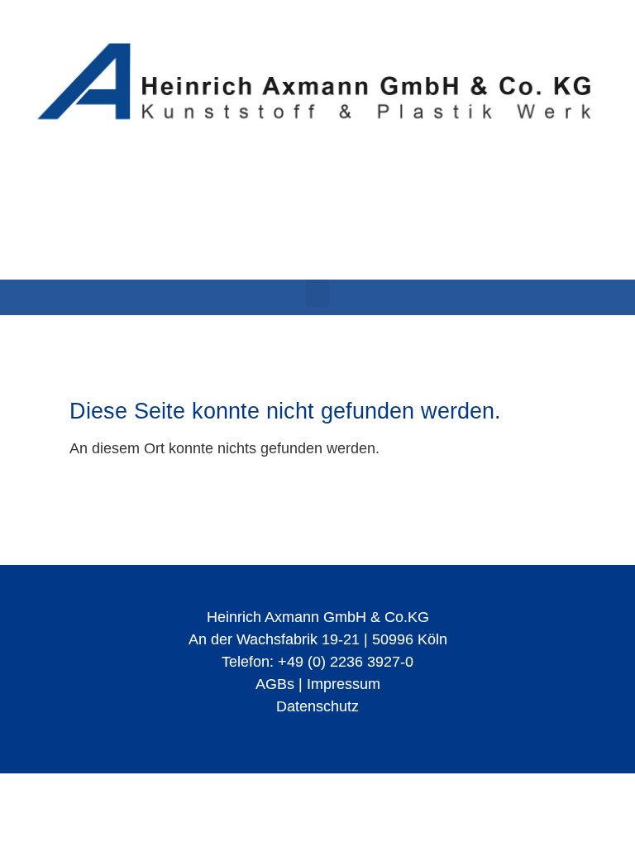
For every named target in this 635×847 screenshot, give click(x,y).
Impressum (343, 684)
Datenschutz (317, 706)
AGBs (274, 684)
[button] (317, 293)
